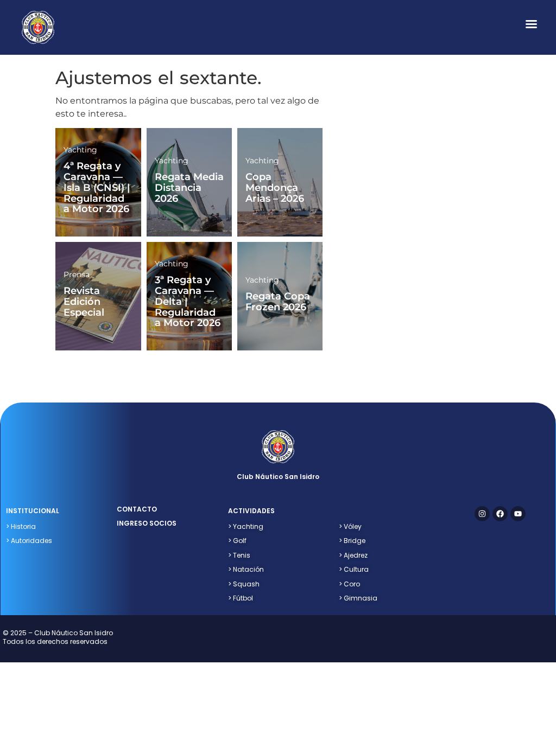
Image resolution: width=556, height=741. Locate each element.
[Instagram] (482, 513)
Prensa (77, 274)
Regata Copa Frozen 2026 (277, 301)
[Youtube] (518, 513)
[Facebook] (500, 513)
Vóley (350, 526)
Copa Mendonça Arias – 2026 (274, 188)
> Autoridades (29, 540)
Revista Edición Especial (84, 301)
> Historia (21, 526)
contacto (137, 509)
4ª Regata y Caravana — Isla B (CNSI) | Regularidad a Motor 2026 (97, 187)
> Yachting (245, 526)
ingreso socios (146, 523)
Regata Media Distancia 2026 (189, 188)
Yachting (80, 150)
